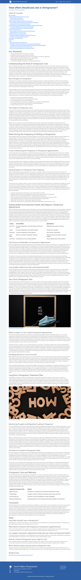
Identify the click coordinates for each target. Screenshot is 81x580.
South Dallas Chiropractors (25, 566)
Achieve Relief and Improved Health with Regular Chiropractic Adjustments (25, 25)
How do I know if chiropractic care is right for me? (21, 46)
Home (57, 1)
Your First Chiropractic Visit (15, 29)
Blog (64, 1)
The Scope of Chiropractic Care (17, 19)
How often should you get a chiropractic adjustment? (21, 555)
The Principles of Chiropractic (16, 18)
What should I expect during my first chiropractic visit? (22, 48)
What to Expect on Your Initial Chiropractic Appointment (22, 31)
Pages (60, 1)
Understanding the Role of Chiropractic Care (19, 16)
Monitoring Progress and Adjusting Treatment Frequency (23, 35)
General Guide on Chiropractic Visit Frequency (20, 24)
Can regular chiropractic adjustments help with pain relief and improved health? (28, 45)
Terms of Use (63, 566)
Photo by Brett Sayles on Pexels (16, 328)
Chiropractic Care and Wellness (16, 38)
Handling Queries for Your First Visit (18, 32)
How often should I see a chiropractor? (18, 42)
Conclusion (11, 39)
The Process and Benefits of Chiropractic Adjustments (22, 26)
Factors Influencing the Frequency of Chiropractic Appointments (24, 22)
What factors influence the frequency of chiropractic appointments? (25, 44)
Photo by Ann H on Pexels (14, 419)
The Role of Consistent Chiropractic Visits (19, 36)
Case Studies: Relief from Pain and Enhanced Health (21, 28)
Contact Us (68, 1)
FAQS (10, 41)
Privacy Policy (63, 567)
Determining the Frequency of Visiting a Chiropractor (21, 21)
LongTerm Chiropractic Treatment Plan (17, 34)
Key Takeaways (12, 15)
